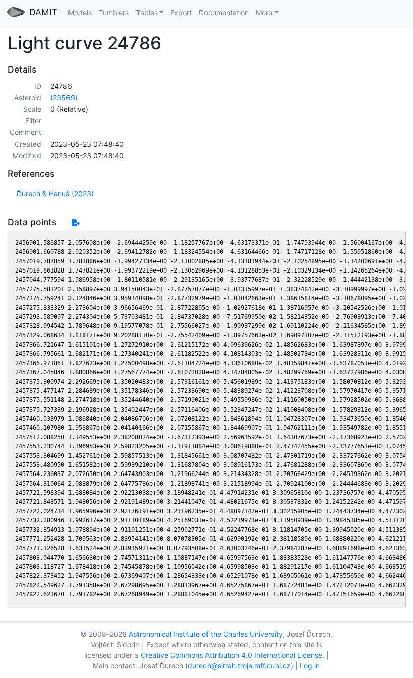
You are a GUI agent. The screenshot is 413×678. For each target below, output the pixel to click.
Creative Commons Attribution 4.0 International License (231, 655)
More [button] (264, 12)
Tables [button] (147, 12)
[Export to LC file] (75, 222)
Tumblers (114, 12)
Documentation (224, 12)
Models (80, 12)
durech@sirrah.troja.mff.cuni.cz (239, 665)
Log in (310, 665)
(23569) (64, 97)
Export (181, 12)
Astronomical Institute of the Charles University (206, 634)
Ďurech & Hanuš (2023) (55, 193)
